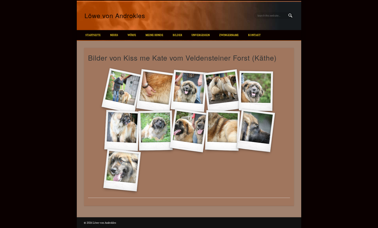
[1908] (155, 91)
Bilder (177, 35)
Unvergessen (201, 35)
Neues (114, 35)
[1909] (189, 91)
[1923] (122, 130)
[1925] (189, 130)
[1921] (256, 91)
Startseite (93, 35)
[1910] (222, 91)
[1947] (256, 130)
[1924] (155, 131)
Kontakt (254, 35)
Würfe (132, 35)
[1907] (122, 91)
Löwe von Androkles (114, 15)
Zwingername (229, 35)
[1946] (222, 130)
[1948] (122, 170)
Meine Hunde (154, 35)
